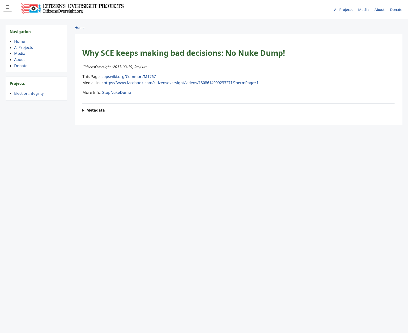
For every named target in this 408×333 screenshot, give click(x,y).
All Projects (343, 9)
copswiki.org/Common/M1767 (129, 76)
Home (19, 41)
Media (363, 9)
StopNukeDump (116, 92)
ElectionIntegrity (29, 93)
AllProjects (23, 47)
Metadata (95, 110)
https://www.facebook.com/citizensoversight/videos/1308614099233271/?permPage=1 (181, 82)
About (379, 9)
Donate (396, 9)
